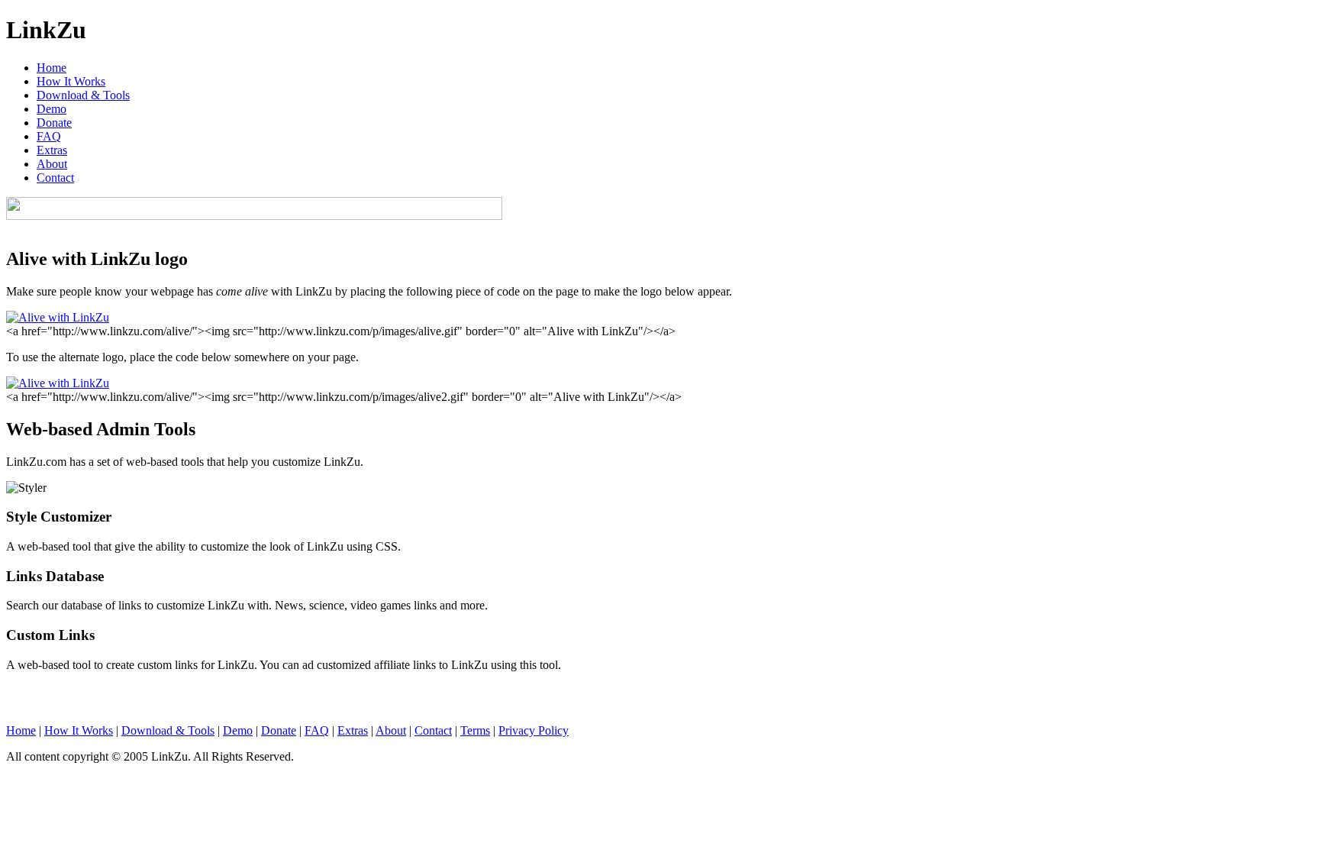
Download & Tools (83, 95)
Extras (52, 150)
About (52, 163)
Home (51, 67)
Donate (54, 122)
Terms (475, 730)
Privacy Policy (533, 730)
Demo (51, 108)
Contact (55, 177)
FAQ (49, 136)
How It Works (71, 81)
